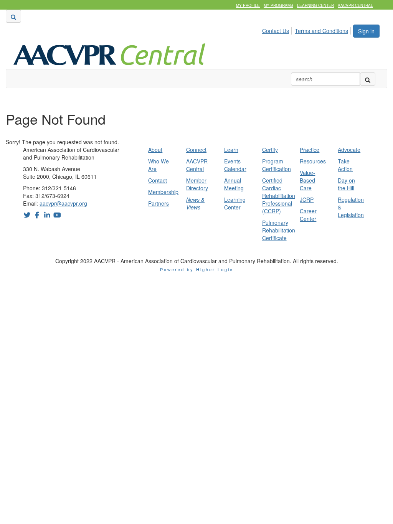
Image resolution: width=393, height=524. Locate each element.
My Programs (278, 5)
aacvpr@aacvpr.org (63, 203)
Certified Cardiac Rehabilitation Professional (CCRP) (278, 195)
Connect (196, 149)
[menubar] (307, 30)
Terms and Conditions (321, 31)
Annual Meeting (234, 184)
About (155, 149)
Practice (309, 149)
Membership (163, 192)
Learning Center (315, 5)
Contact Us (275, 31)
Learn (231, 149)
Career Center (308, 214)
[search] (367, 79)
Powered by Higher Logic (196, 269)
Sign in (366, 31)
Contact (157, 180)
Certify (270, 149)
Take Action (345, 165)
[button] (13, 16)
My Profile (248, 5)
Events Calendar (235, 165)
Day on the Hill (346, 184)
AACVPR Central (355, 5)
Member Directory (197, 184)
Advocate (349, 149)
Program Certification (276, 165)
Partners (158, 203)
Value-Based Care (307, 180)
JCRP (307, 199)
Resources (313, 161)
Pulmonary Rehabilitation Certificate (278, 230)
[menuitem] (277, 30)
